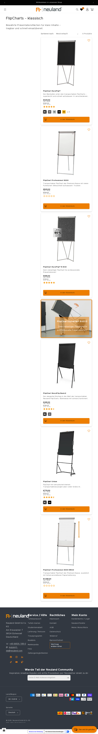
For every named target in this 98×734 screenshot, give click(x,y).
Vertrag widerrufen (56, 645)
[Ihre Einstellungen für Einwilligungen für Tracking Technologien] (4, 730)
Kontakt (53, 623)
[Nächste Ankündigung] (93, 2)
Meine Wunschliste (80, 627)
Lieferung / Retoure (36, 632)
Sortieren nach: (47, 34)
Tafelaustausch (34, 619)
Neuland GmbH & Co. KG (21, 720)
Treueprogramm (35, 636)
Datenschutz (55, 632)
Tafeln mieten (34, 623)
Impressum (54, 619)
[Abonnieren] (67, 678)
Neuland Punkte (78, 623)
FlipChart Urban (50, 481)
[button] (5, 9)
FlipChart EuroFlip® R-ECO (55, 267)
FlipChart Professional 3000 (55, 180)
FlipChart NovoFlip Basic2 (54, 393)
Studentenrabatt (35, 627)
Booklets (31, 640)
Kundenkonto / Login (81, 619)
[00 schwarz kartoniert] (44, 414)
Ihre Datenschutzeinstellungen (54, 731)
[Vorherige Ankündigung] (4, 2)
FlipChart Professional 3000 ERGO (58, 570)
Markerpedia (33, 644)
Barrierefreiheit (56, 640)
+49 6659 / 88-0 (18, 644)
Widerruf (53, 636)
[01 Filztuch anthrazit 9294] (49, 414)
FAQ (30, 649)
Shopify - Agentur (10, 722)
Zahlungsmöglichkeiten (38, 653)
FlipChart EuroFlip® (51, 91)
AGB (52, 627)
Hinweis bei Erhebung (36, 731)
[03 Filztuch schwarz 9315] (49, 502)
